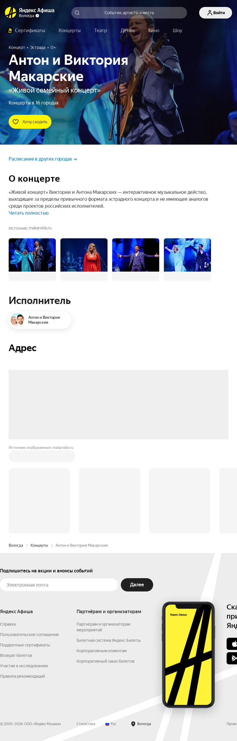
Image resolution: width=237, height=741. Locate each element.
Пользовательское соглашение (29, 547)
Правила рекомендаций (22, 588)
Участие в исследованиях (24, 578)
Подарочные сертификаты (25, 557)
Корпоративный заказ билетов (106, 573)
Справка (8, 536)
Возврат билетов (16, 567)
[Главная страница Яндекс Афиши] (10, 13)
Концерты (39, 458)
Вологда (16, 458)
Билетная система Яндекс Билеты (109, 552)
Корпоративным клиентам (102, 563)
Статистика (86, 636)
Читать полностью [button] (29, 213)
